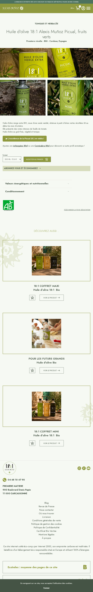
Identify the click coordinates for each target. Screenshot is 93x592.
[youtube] (88, 468)
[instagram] (79, 468)
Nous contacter (46, 510)
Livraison (46, 517)
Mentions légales (46, 534)
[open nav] (88, 8)
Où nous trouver (46, 513)
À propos (46, 538)
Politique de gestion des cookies (46, 524)
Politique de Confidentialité (46, 527)
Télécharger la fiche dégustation (77, 210)
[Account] (83, 8)
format (5, 155)
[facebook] (84, 468)
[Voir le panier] (78, 8)
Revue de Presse (46, 506)
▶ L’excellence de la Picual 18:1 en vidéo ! (24, 139)
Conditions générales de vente (46, 520)
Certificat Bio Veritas (46, 531)
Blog (46, 503)
